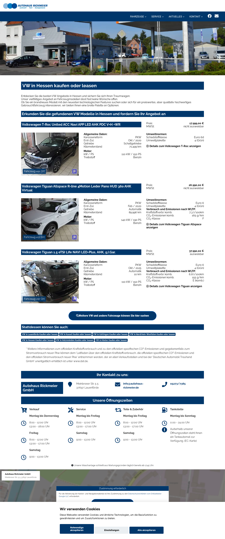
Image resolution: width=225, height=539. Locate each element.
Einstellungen (111, 530)
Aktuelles (175, 16)
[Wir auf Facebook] (210, 16)
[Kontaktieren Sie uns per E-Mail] (217, 16)
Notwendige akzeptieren (77, 528)
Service (156, 16)
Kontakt (194, 16)
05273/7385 (178, 383)
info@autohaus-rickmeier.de (133, 385)
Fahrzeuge (137, 16)
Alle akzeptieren (146, 530)
